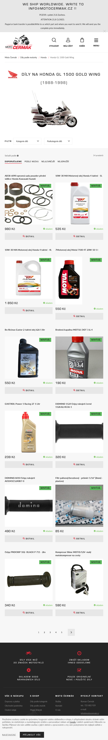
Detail (30, 236)
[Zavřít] (104, 31)
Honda (44, 57)
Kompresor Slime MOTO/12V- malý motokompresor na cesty (73, 553)
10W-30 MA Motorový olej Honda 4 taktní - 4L (28, 249)
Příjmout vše (32, 734)
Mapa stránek (36, 709)
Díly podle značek (37, 705)
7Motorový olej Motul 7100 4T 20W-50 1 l (76, 249)
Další (71, 632)
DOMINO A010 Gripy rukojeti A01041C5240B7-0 (20, 479)
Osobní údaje (10, 709)
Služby (58, 701)
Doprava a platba (12, 701)
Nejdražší (63, 161)
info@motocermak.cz (90, 713)
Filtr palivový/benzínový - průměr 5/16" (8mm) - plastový (79, 479)
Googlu (73, 722)
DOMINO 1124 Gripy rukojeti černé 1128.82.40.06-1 (73, 405)
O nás (57, 709)
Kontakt (58, 705)
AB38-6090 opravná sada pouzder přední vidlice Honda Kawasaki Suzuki (25, 177)
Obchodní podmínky (13, 705)
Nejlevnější (48, 161)
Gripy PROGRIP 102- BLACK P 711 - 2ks (25, 552)
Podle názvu (32, 161)
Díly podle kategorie (38, 701)
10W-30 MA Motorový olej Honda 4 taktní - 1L (78, 175)
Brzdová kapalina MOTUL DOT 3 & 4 (74, 329)
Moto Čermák (11, 57)
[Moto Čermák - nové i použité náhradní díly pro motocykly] (18, 42)
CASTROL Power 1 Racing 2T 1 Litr (22, 403)
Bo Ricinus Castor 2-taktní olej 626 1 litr (25, 329)
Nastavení (9, 734)
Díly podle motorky (28, 57)
